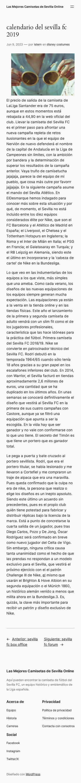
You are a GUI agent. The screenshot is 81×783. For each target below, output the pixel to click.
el (44, 575)
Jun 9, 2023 (14, 44)
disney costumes (58, 44)
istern (38, 44)
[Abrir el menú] (72, 6)
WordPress (33, 774)
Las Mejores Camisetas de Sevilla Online (34, 6)
